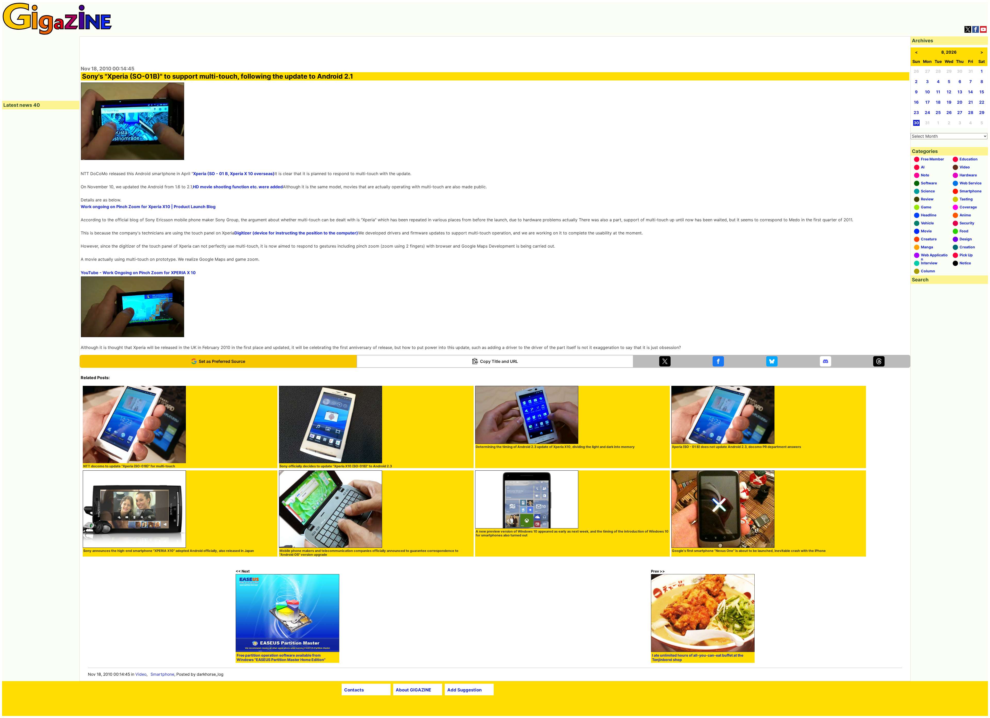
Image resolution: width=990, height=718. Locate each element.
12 (949, 91)
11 (938, 91)
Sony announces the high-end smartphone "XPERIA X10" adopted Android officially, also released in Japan (168, 551)
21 (970, 102)
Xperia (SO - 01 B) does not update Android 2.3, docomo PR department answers (736, 447)
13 (960, 91)
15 (981, 91)
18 (938, 102)
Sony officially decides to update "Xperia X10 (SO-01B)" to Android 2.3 (335, 466)
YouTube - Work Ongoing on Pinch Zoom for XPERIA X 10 (138, 272)
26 (949, 112)
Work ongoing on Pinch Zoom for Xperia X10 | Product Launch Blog (148, 206)
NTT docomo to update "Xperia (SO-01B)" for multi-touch (129, 466)
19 (949, 102)
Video (140, 674)
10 (927, 91)
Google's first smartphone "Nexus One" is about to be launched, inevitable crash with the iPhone (749, 551)
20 (959, 102)
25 (938, 112)
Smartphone (162, 674)
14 (970, 91)
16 (916, 102)
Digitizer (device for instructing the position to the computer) (296, 232)
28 (970, 112)
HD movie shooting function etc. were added (238, 186)
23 (916, 112)
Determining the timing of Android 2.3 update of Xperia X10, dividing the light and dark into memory (555, 447)
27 (959, 112)
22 (981, 102)
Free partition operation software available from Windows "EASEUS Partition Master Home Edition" (281, 657)
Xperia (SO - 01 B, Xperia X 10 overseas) (234, 173)
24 (927, 112)
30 (916, 122)
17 (927, 102)
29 (981, 112)
